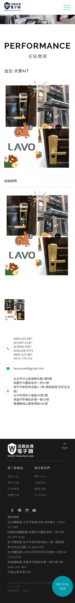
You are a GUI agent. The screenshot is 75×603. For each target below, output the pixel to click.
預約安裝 (13, 482)
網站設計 (14, 590)
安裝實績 (13, 489)
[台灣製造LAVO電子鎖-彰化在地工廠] (12, 8)
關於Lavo (40, 476)
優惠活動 (40, 489)
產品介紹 (13, 476)
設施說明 (10, 181)
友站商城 (40, 495)
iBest (26, 590)
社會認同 (40, 482)
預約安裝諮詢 (62, 586)
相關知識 (13, 495)
